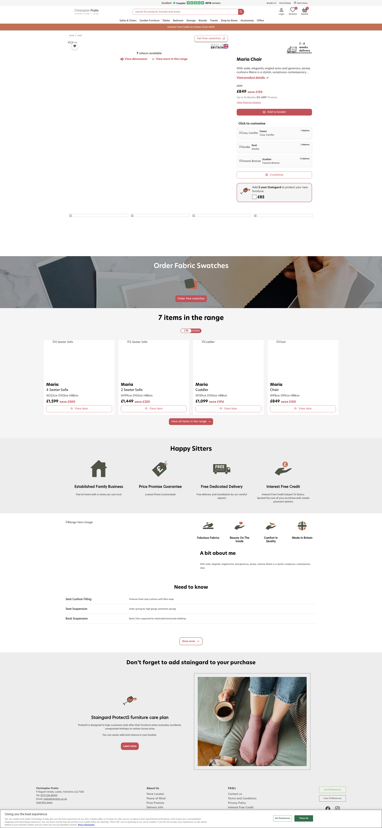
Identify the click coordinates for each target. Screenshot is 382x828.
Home (71, 35)
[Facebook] (327, 808)
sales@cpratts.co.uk (55, 799)
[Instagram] (337, 808)
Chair (79, 35)
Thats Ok (303, 818)
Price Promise (155, 803)
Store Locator (155, 794)
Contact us (235, 794)
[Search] (241, 12)
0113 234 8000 (48, 795)
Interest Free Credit (241, 807)
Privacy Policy (237, 803)
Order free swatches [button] (191, 298)
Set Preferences (332, 790)
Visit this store (44, 802)
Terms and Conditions (242, 798)
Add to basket (276, 112)
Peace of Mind (156, 798)
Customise (276, 175)
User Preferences (333, 798)
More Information (86, 825)
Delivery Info (155, 807)
